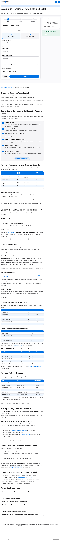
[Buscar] (56, 2)
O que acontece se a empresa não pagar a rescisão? (14, 511)
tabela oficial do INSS (17, 345)
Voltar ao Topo (56, 539)
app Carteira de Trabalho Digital (25, 477)
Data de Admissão (6, 48)
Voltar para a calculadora (21, 158)
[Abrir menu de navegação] (59, 2)
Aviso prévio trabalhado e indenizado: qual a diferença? (15, 501)
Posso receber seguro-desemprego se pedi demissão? (15, 495)
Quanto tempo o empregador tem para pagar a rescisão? (15, 491)
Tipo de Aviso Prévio (6, 68)
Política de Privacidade (19, 528)
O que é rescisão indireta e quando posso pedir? (13, 504)
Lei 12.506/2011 (11, 232)
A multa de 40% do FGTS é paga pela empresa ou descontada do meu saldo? (20, 514)
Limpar (5, 76)
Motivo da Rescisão (6, 61)
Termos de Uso (35, 528)
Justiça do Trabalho (25, 434)
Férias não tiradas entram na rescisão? (11, 498)
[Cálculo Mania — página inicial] (5, 2)
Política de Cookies (27, 528)
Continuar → (24, 76)
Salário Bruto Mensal (8, 41)
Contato (44, 528)
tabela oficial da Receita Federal (35, 366)
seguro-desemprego (16, 467)
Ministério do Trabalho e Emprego (19, 430)
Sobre (41, 528)
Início (2, 87)
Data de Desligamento (7, 55)
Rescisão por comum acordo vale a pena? (12, 508)
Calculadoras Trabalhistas (9, 87)
